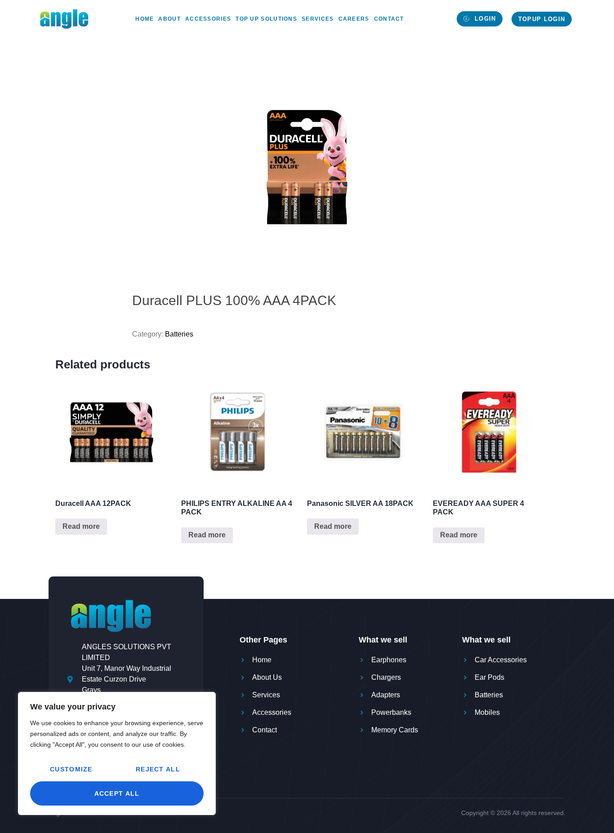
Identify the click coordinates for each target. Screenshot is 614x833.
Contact (389, 19)
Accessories (208, 19)
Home (144, 19)
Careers (353, 19)
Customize (71, 769)
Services (318, 19)
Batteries (179, 334)
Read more (81, 526)
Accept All (117, 793)
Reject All (158, 769)
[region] (117, 753)
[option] (307, 167)
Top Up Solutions (266, 19)
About (169, 19)
